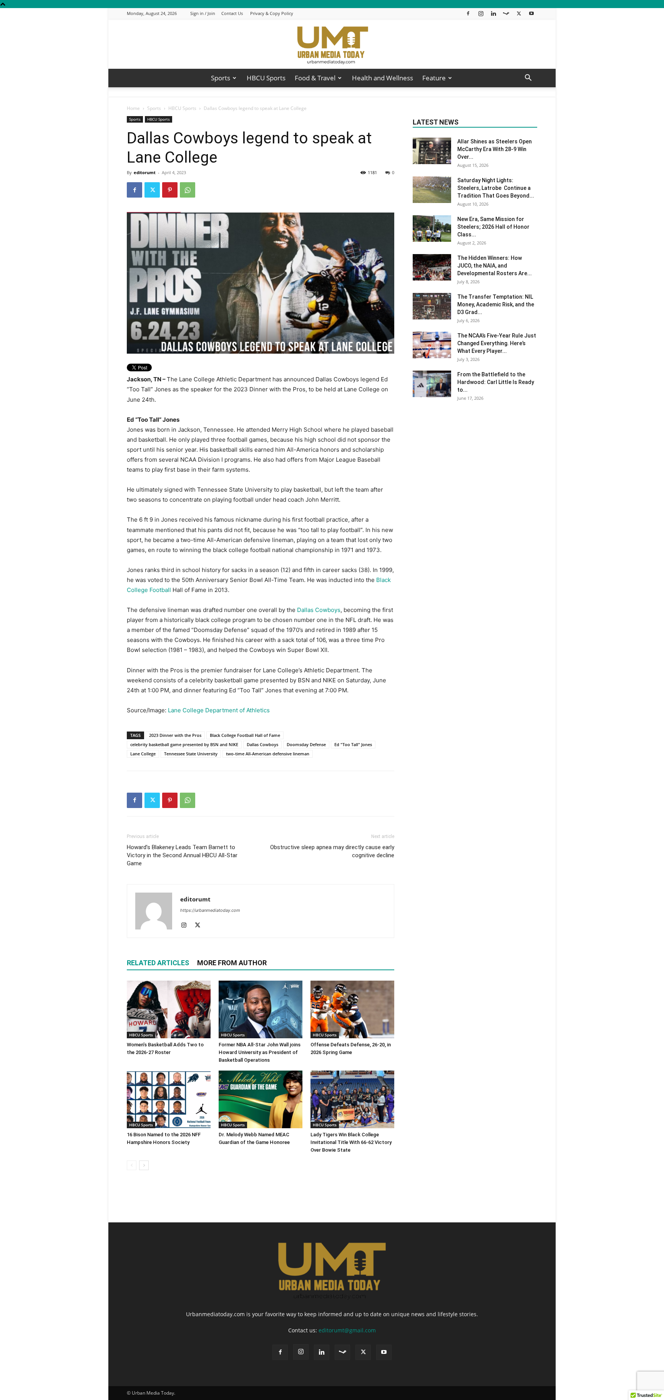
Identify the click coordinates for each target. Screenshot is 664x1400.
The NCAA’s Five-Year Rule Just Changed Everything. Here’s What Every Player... (496, 343)
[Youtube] (531, 13)
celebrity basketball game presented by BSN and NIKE (184, 744)
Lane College (143, 754)
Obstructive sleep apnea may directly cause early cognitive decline (332, 851)
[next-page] (144, 1165)
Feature (434, 77)
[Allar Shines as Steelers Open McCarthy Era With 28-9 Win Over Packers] (432, 151)
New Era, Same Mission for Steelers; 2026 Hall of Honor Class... (493, 227)
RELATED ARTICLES (158, 963)
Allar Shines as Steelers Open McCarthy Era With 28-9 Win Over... (494, 149)
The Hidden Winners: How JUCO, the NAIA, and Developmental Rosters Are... (494, 265)
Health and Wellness (382, 77)
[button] (528, 78)
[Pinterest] (170, 190)
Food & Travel (315, 77)
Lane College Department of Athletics (219, 710)
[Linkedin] (493, 13)
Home (133, 108)
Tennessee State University (190, 754)
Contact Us (232, 13)
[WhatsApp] (187, 190)
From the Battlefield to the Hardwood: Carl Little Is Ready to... (495, 382)
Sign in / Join (202, 13)
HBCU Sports (266, 77)
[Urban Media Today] (332, 44)
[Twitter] (519, 13)
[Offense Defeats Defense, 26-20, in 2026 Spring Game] (352, 1009)
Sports (220, 77)
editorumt (145, 172)
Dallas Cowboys (318, 610)
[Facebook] (468, 13)
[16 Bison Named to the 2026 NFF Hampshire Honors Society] (169, 1099)
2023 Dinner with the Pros (175, 735)
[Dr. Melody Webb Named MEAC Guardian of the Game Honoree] (260, 1099)
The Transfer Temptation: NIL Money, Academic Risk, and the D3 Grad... (495, 304)
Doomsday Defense (306, 744)
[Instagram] (480, 13)
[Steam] (506, 13)
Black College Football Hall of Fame (245, 735)
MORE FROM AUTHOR (232, 963)
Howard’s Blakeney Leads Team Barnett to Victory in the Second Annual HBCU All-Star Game (182, 855)
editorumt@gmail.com (347, 1330)
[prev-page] (131, 1165)
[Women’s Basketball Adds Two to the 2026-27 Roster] (169, 1009)
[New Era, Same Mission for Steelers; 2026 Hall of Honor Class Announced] (432, 228)
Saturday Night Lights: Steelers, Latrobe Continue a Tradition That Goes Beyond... (495, 188)
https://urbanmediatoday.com (210, 910)
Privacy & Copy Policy (271, 13)
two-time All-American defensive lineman (267, 754)
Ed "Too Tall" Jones (353, 744)
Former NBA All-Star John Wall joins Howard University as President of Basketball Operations (259, 1052)
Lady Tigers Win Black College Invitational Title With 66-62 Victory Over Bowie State (351, 1142)
